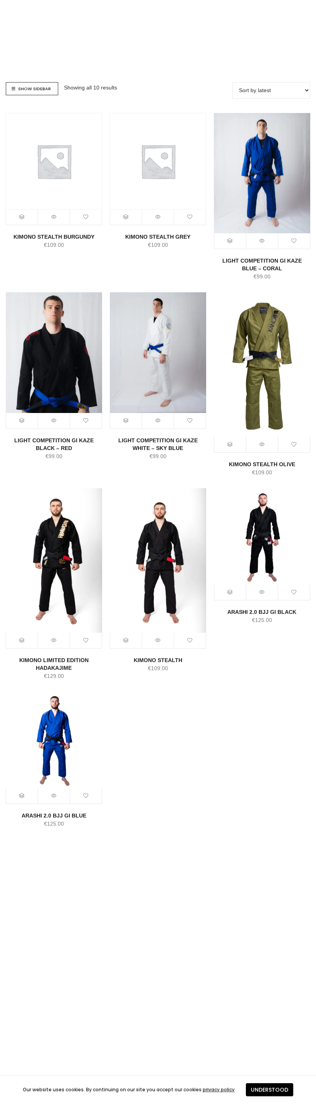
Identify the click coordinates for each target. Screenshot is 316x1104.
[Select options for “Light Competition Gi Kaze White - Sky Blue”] (126, 420)
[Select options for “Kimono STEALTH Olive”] (230, 444)
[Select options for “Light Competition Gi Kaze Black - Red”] (22, 420)
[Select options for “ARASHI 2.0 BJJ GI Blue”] (22, 796)
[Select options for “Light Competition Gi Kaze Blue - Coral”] (230, 241)
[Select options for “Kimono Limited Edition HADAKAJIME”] (22, 640)
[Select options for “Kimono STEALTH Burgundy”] (22, 217)
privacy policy (219, 1089)
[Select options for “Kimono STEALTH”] (126, 640)
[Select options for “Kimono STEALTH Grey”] (126, 217)
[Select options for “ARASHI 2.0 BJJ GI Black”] (230, 592)
